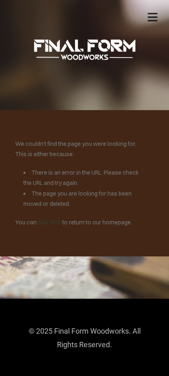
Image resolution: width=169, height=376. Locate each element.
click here (49, 222)
